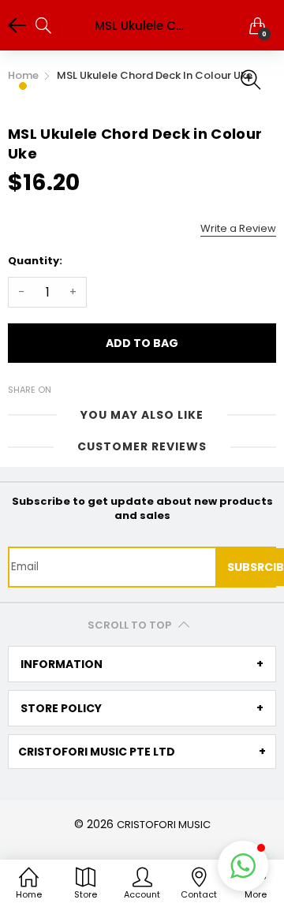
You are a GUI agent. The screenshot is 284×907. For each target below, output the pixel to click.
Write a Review (238, 228)
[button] (243, 866)
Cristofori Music (164, 824)
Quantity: (35, 260)
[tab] (142, 664)
